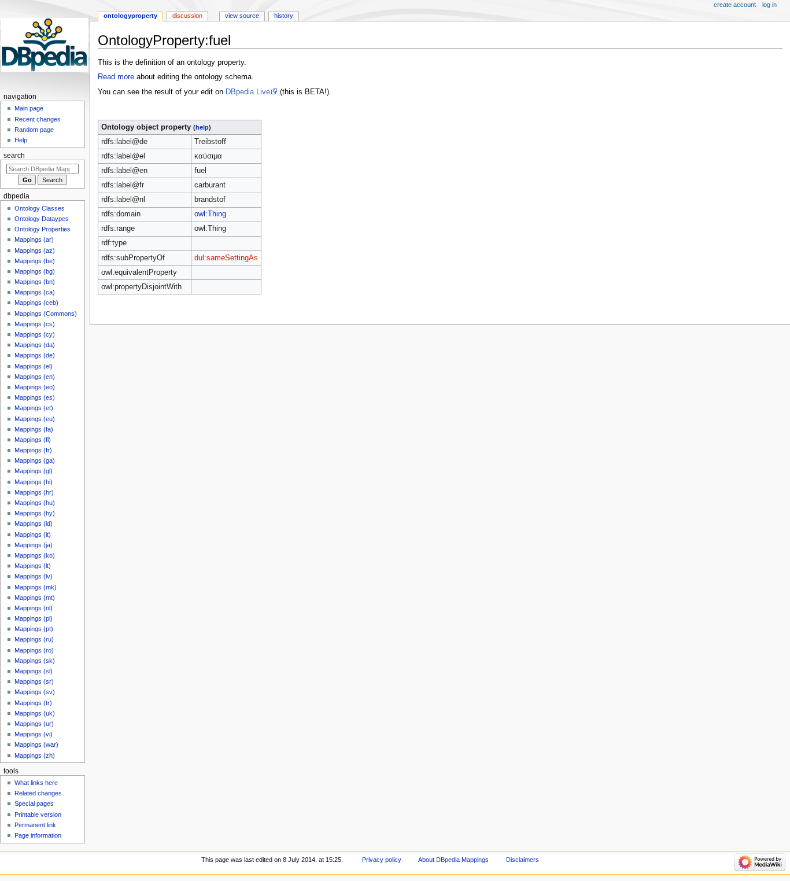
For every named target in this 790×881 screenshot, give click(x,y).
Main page (28, 108)
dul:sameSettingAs (226, 258)
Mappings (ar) (34, 239)
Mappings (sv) (34, 691)
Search (14, 155)
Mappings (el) (33, 366)
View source (242, 15)
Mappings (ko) (34, 555)
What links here (36, 782)
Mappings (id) (33, 523)
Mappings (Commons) (45, 313)
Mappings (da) (34, 344)
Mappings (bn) (34, 281)
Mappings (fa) (33, 429)
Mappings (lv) (33, 576)
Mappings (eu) (34, 418)
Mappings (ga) (34, 460)
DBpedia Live (248, 92)
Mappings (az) (34, 250)
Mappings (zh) (34, 755)
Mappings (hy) (34, 513)
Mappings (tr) (33, 702)
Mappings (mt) (34, 597)
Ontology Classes (39, 208)
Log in (769, 4)
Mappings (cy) (34, 334)
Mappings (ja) (33, 544)
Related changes (38, 793)
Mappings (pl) (33, 618)
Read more (116, 77)
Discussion (187, 15)
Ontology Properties (42, 229)
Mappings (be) (34, 260)
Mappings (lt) (32, 565)
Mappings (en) (34, 376)
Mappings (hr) (34, 492)
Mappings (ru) (34, 639)
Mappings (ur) (34, 723)
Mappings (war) (36, 744)
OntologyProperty (130, 15)
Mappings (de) (34, 355)
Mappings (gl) (33, 470)
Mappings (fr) (33, 450)
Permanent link (35, 824)
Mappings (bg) (34, 271)
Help (20, 140)
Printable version (37, 814)
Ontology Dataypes (41, 218)
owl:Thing (210, 214)
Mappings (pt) (33, 628)
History (283, 15)
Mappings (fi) (32, 439)
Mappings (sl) (33, 671)
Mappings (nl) (33, 607)
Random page (34, 129)
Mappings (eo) (34, 387)
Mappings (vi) (33, 734)
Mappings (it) (32, 534)
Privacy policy (381, 859)
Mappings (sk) (34, 660)
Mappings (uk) (34, 713)
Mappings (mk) (35, 587)
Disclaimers (522, 859)
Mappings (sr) (34, 681)
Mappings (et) (33, 407)
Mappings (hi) (33, 481)
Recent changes (37, 119)
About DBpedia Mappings (453, 859)
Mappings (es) (34, 397)
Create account (735, 4)
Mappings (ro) (34, 650)
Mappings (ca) (34, 292)
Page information (37, 835)
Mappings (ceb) (36, 302)
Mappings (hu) (34, 502)
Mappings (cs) (34, 323)
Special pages (34, 803)
